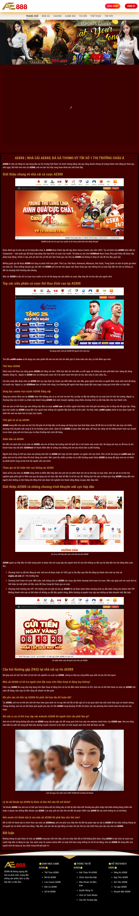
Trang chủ (32, 16)
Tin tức (109, 16)
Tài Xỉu (83, 16)
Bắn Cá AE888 (50, 887)
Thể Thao (95, 16)
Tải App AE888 (120, 887)
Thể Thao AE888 (51, 872)
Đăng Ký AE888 (120, 872)
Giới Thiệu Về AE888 (88, 872)
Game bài (70, 16)
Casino (57, 16)
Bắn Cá (46, 16)
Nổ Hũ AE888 (50, 877)
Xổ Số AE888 (50, 891)
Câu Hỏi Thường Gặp (88, 900)
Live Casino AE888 (52, 882)
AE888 (5, 164)
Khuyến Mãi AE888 (122, 891)
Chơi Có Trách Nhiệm (88, 895)
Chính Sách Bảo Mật (88, 877)
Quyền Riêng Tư (86, 890)
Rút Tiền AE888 (120, 882)
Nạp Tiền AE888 (121, 877)
